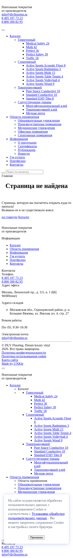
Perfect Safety (37, 54)
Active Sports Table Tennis (44, 76)
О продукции (27, 142)
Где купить (17, 157)
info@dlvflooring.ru (14, 14)
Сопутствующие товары (34, 102)
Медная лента (35, 113)
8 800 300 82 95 (12, 21)
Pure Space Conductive (43, 91)
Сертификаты (27, 146)
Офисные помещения (33, 131)
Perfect (32, 50)
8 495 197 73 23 (12, 18)
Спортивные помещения (35, 135)
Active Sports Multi (40, 72)
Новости (24, 153)
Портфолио (18, 161)
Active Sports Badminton (43, 69)
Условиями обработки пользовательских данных (36, 516)
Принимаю (36, 537)
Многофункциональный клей (46, 106)
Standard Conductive (41, 95)
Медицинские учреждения (36, 128)
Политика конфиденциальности (24, 352)
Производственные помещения (39, 124)
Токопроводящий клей (41, 109)
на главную (9, 217)
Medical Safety (37, 43)
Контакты (16, 164)
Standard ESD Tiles (40, 98)
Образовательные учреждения (39, 120)
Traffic (32, 58)
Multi (31, 47)
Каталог (15, 36)
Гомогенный (26, 39)
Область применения (24, 117)
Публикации (26, 150)
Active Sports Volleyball (43, 80)
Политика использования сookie (24, 356)
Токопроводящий (30, 87)
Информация (19, 139)
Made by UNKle (12, 363)
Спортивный (27, 61)
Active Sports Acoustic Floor (45, 65)
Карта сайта (10, 360)
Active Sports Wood (40, 84)
